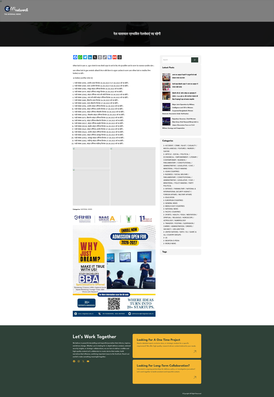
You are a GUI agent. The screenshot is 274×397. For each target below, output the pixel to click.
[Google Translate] (109, 57)
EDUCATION (169, 197)
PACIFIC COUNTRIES (173, 212)
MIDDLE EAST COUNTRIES (175, 206)
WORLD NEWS (170, 243)
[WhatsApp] (80, 57)
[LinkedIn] (90, 57)
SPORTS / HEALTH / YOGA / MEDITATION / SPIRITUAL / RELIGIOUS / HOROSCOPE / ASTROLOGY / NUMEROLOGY (180, 217)
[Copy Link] (104, 57)
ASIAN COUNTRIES (172, 171)
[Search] (194, 59)
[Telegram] (85, 57)
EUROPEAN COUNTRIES (174, 200)
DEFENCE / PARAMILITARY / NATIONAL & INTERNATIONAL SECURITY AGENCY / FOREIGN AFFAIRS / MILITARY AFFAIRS (179, 191)
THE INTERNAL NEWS (12, 14)
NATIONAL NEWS (86, 209)
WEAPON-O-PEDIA (172, 241)
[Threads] (119, 57)
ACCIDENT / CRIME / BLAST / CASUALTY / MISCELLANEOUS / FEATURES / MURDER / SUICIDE (180, 148)
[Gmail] (114, 57)
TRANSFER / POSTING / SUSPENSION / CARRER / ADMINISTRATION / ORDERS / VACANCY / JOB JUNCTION (179, 226)
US (166, 238)
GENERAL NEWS (171, 203)
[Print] (99, 57)
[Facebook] (75, 57)
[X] (94, 57)
